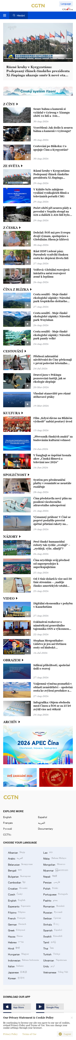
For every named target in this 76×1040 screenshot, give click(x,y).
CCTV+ (7, 834)
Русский (7, 828)
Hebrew (16, 942)
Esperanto (19, 906)
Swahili (52, 936)
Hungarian (18, 954)
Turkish (51, 954)
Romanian (53, 906)
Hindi (14, 948)
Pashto (50, 900)
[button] (7, 58)
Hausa (15, 936)
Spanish (52, 930)
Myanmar (55, 870)
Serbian (52, 918)
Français (8, 822)
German (17, 924)
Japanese (17, 972)
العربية (41, 822)
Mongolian (54, 864)
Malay (54, 858)
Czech (15, 894)
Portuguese (55, 894)
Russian (52, 912)
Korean (16, 978)
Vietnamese (55, 972)
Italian (16, 966)
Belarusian (20, 864)
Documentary (45, 828)
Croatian (17, 888)
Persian (51, 882)
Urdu (48, 966)
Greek (16, 930)
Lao (47, 852)
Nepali (50, 876)
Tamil (49, 942)
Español (42, 817)
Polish (50, 888)
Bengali (15, 870)
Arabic (15, 858)
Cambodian (16, 882)
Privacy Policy (10, 1034)
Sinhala (51, 924)
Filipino (17, 912)
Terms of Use (29, 1034)
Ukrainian (54, 960)
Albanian (16, 852)
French (16, 918)
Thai (48, 948)
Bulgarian (19, 876)
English (7, 817)
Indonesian (23, 960)
